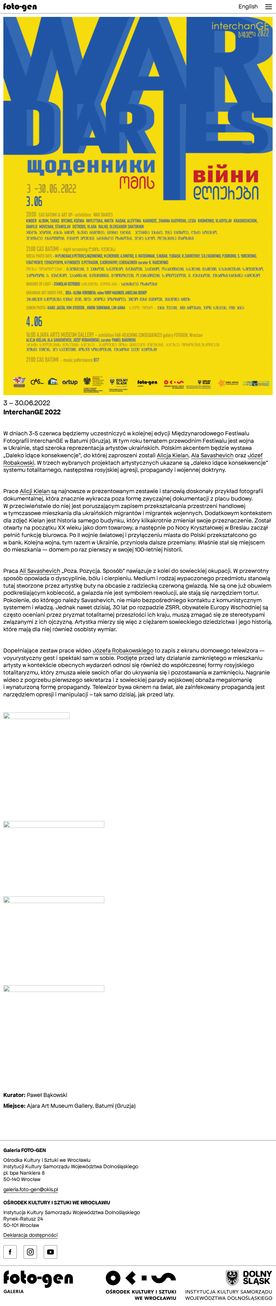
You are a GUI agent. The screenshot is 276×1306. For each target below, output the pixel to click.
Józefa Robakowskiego (123, 650)
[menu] (269, 7)
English (248, 6)
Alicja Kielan (172, 455)
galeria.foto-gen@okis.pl (30, 1189)
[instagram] (30, 1252)
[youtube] (50, 1252)
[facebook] (10, 1252)
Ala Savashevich (212, 455)
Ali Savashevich (40, 570)
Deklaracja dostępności (30, 1235)
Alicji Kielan (35, 491)
